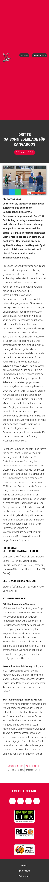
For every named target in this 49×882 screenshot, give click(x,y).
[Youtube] (36, 801)
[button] (25, 115)
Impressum (24, 871)
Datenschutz (25, 876)
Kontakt (24, 865)
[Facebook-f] (12, 801)
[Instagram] (20, 801)
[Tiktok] (28, 801)
